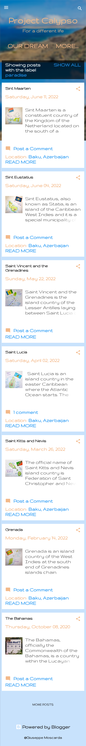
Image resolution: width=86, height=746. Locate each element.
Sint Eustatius (19, 177)
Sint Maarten (18, 88)
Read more (20, 161)
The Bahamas (19, 618)
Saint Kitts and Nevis (25, 441)
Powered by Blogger (45, 726)
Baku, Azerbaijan (48, 156)
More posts (43, 704)
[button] (78, 89)
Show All (67, 64)
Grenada (14, 529)
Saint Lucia (16, 352)
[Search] (79, 9)
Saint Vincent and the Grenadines (26, 268)
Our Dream (28, 46)
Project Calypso (43, 20)
